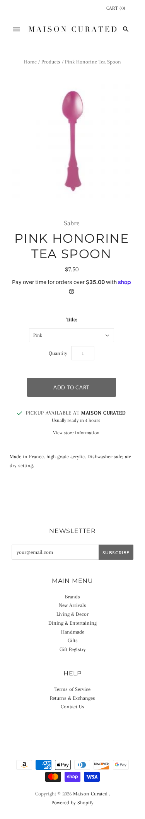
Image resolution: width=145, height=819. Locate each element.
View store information (76, 432)
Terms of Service (72, 689)
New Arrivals (72, 605)
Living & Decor (72, 614)
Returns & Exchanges (72, 698)
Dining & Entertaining (72, 623)
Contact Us (72, 706)
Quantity (58, 353)
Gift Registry (73, 649)
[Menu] (16, 29)
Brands (72, 597)
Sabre (72, 223)
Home (30, 62)
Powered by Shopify (72, 802)
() (116, 8)
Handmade (72, 632)
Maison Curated (90, 794)
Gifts (73, 640)
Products (50, 62)
